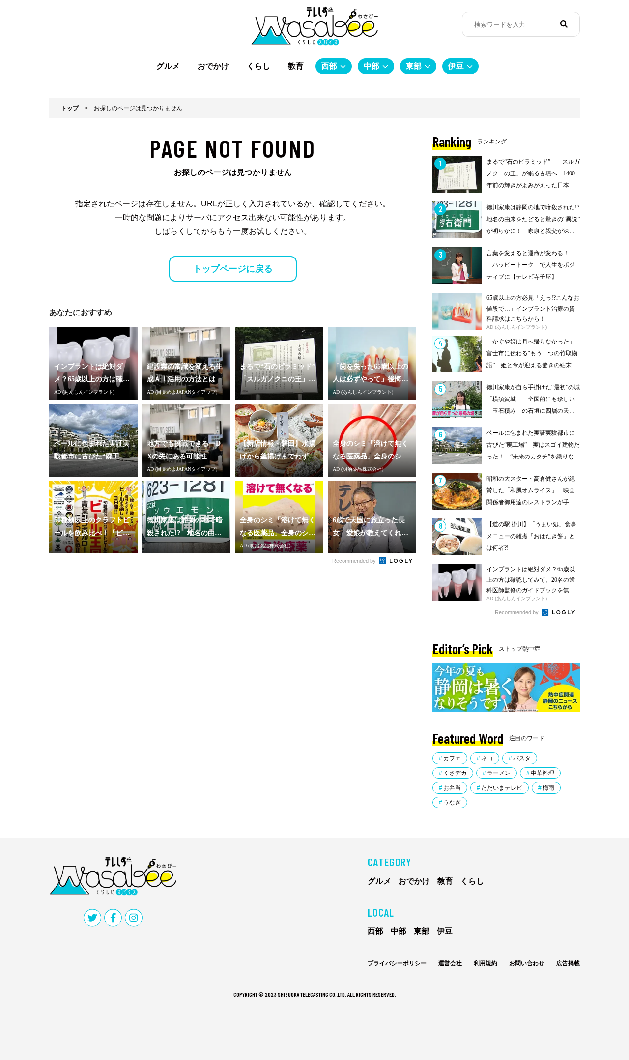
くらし (258, 66)
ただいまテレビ (501, 787)
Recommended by (354, 561)
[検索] (564, 24)
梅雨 (548, 787)
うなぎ (452, 802)
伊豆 (456, 66)
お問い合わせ (526, 963)
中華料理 (542, 773)
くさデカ (455, 773)
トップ (70, 108)
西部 (329, 66)
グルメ (168, 66)
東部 (414, 66)
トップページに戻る (233, 269)
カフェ (452, 758)
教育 (296, 66)
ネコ (487, 758)
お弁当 (452, 787)
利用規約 (485, 963)
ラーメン (499, 773)
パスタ (522, 758)
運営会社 (450, 963)
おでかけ (213, 66)
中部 (371, 66)
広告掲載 (568, 963)
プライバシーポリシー (397, 963)
